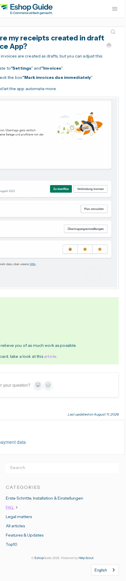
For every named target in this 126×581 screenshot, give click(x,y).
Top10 (11, 544)
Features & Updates (24, 535)
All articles (15, 525)
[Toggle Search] (113, 29)
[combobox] (105, 570)
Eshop (38, 558)
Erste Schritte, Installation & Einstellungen (44, 498)
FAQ (10, 507)
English (100, 570)
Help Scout (86, 558)
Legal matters (19, 516)
